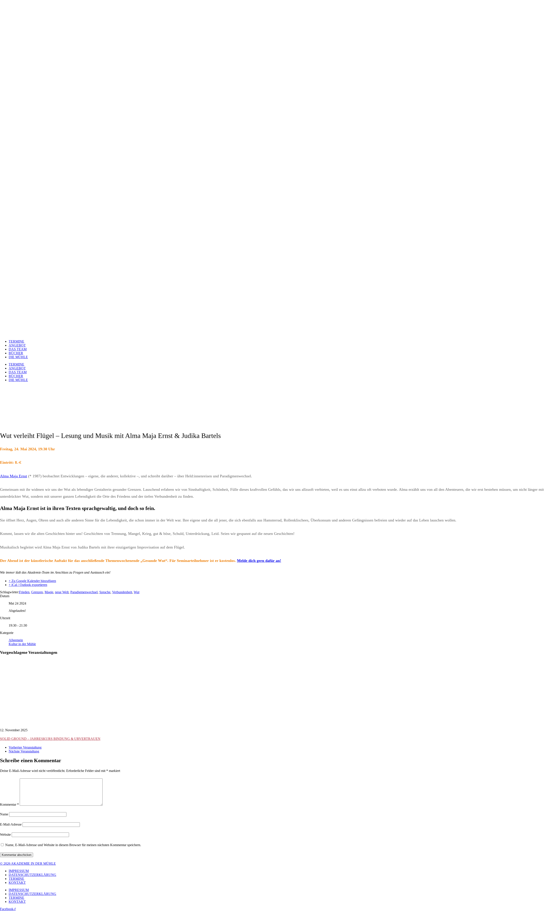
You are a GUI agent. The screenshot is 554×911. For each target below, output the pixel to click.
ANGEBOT (17, 345)
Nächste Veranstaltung (24, 751)
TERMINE (16, 341)
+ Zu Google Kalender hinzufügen (32, 581)
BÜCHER (16, 353)
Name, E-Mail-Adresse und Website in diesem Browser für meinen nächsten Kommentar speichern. (73, 845)
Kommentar (9, 804)
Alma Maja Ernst (13, 476)
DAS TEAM (18, 349)
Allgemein (16, 640)
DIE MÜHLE (18, 357)
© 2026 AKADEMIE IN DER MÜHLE (28, 863)
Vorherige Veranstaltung (25, 747)
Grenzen (37, 592)
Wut (136, 592)
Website (5, 834)
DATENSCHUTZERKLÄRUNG (32, 875)
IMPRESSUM (19, 871)
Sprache (104, 592)
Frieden (24, 592)
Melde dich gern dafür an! (259, 560)
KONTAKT (17, 882)
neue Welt (62, 592)
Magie (49, 592)
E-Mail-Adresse (11, 824)
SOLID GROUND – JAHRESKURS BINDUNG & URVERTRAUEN (50, 739)
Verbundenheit (122, 592)
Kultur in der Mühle (22, 644)
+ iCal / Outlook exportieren (28, 585)
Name (4, 814)
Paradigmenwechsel (84, 592)
